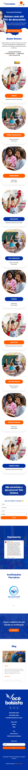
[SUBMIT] (14, 748)
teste (6, 666)
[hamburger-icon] (21, 2)
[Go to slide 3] (14, 605)
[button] (3, 592)
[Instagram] (14, 707)
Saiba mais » (7, 676)
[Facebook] (10, 707)
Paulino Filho (18, 763)
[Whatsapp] (17, 707)
